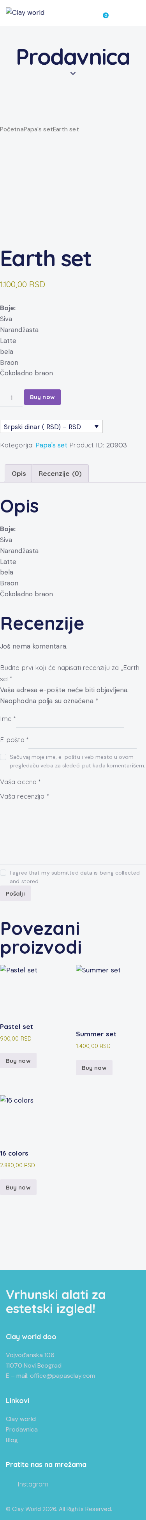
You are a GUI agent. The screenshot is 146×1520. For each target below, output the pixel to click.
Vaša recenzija (24, 796)
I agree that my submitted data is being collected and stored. (75, 877)
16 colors (14, 1153)
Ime (8, 718)
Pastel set (16, 1026)
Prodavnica (22, 1429)
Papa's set (38, 129)
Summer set (96, 1033)
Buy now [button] (18, 1060)
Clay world (21, 1419)
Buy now (42, 397)
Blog (12, 1440)
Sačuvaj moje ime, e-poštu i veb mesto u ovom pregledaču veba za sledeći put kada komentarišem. (77, 761)
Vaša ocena (20, 782)
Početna (12, 129)
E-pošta (14, 739)
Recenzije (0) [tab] (60, 473)
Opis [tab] (19, 473)
